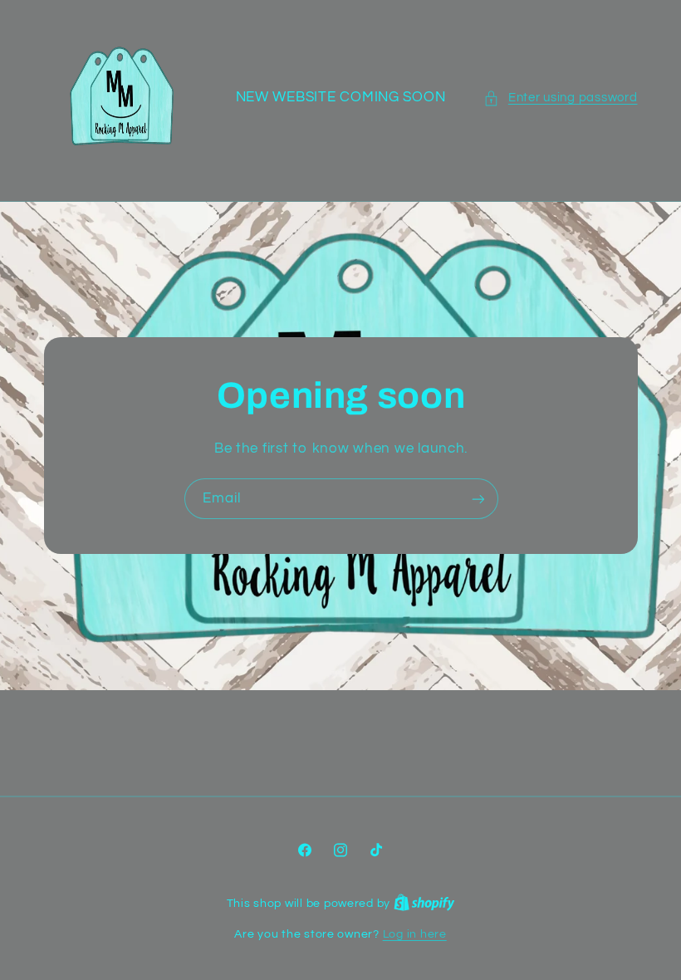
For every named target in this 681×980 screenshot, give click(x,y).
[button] (560, 98)
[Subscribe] (477, 498)
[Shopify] (424, 903)
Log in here (415, 934)
